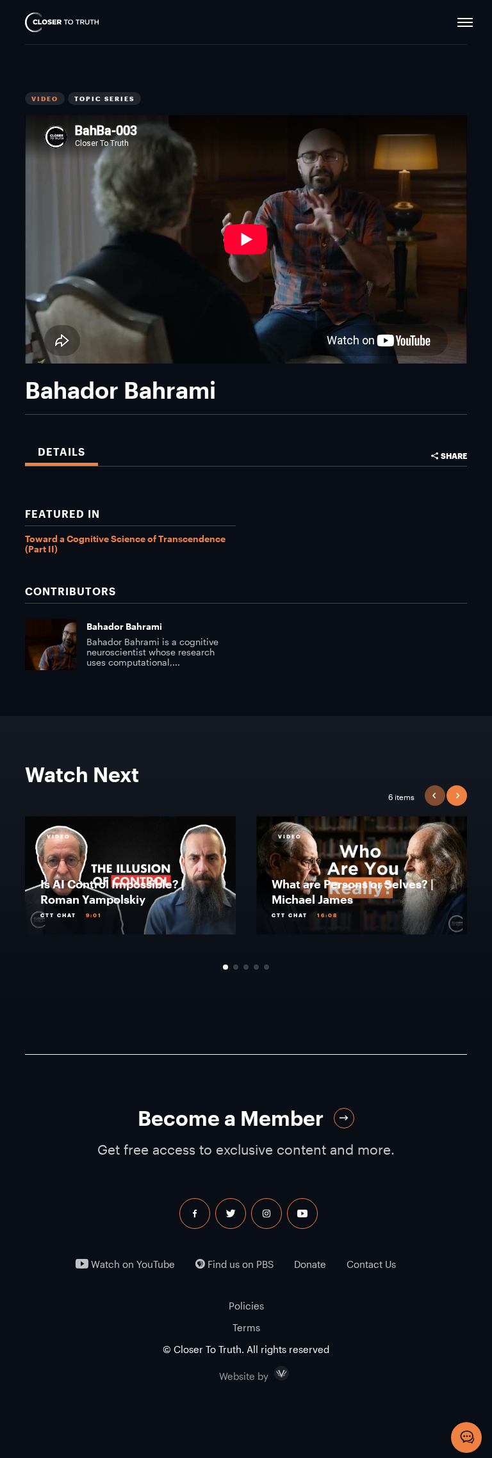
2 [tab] (235, 967)
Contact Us (371, 1264)
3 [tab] (246, 967)
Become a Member (231, 1118)
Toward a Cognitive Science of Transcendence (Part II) (125, 543)
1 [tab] (225, 967)
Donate (310, 1264)
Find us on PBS (239, 1264)
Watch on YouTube (131, 1264)
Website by (271, 1373)
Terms (246, 1327)
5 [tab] (266, 967)
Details (61, 451)
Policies (246, 1305)
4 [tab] (256, 967)
